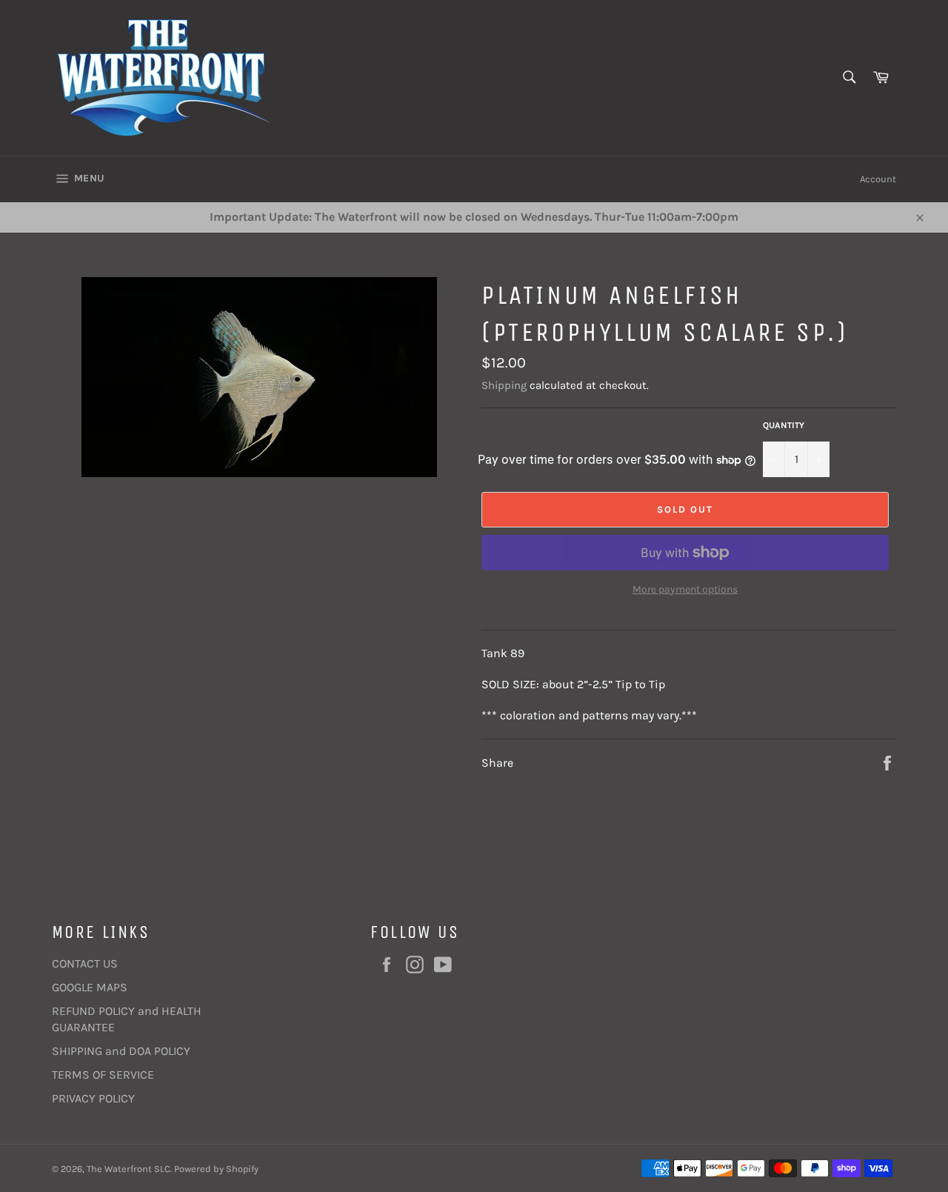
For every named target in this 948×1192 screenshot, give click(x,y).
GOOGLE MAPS (89, 987)
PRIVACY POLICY (93, 1098)
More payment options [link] (685, 589)
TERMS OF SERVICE (103, 1075)
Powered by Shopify (216, 1168)
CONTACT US (85, 963)
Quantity (783, 425)
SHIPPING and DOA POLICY (121, 1051)
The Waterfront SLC (128, 1168)
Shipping (504, 385)
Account (878, 178)
